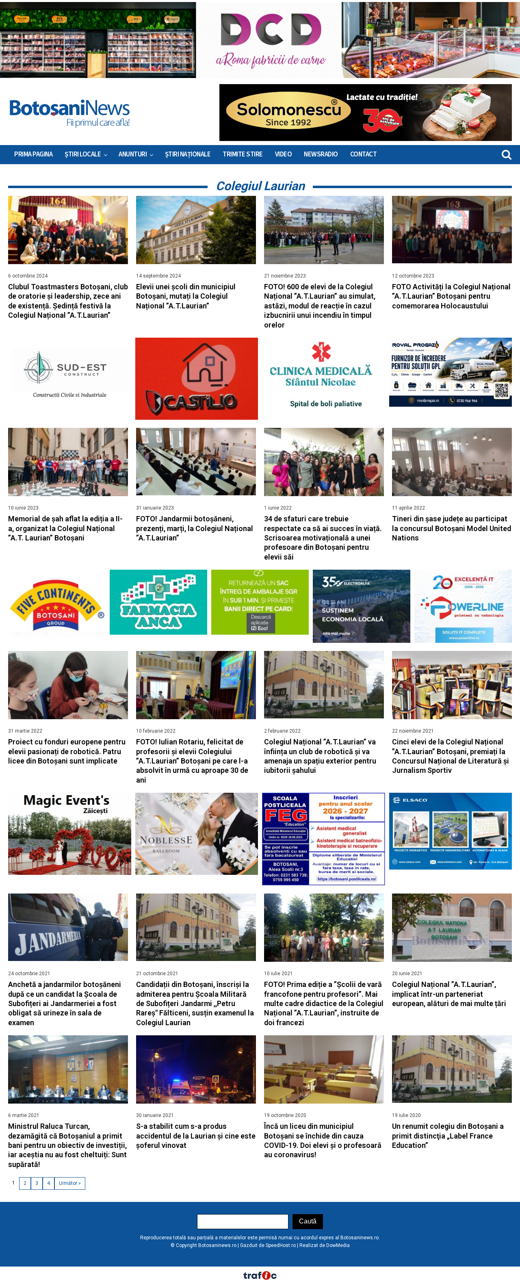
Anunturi (133, 154)
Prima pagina (33, 154)
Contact (363, 154)
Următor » (70, 1183)
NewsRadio (321, 154)
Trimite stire (243, 154)
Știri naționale (188, 154)
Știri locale (83, 154)
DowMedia (338, 1245)
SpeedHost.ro (281, 1245)
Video (283, 154)
